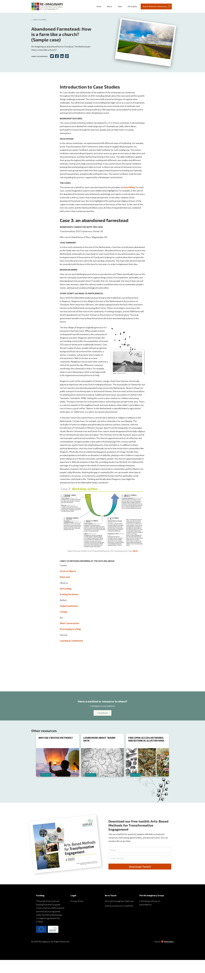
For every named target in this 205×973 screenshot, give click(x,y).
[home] (47, 6)
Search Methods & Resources (155, 6)
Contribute (102, 713)
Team (120, 6)
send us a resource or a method (119, 905)
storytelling (129, 187)
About (109, 6)
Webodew (169, 941)
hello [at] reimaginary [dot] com (119, 901)
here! (135, 551)
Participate (132, 6)
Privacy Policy (76, 901)
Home (98, 6)
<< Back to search (39, 20)
